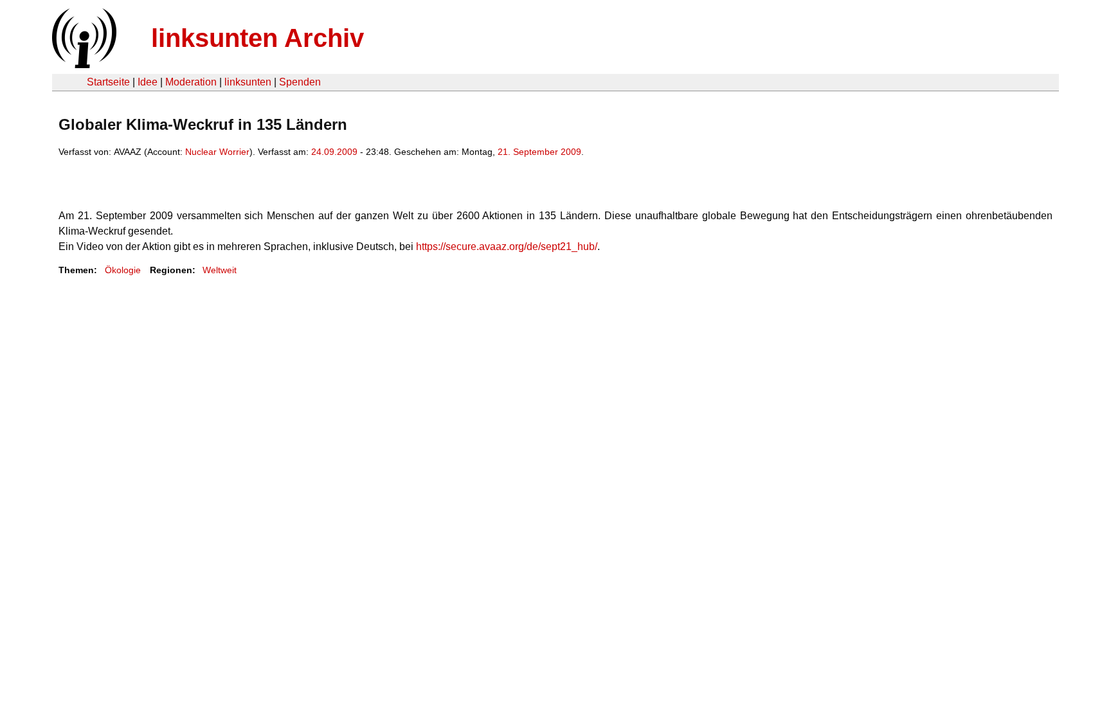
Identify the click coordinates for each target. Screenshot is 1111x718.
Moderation (191, 81)
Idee (148, 81)
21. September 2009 (539, 152)
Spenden (300, 81)
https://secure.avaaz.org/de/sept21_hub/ (506, 246)
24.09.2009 (334, 152)
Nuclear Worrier (217, 152)
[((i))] (83, 64)
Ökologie (123, 270)
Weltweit (220, 270)
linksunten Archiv (257, 38)
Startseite (108, 81)
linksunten (247, 81)
